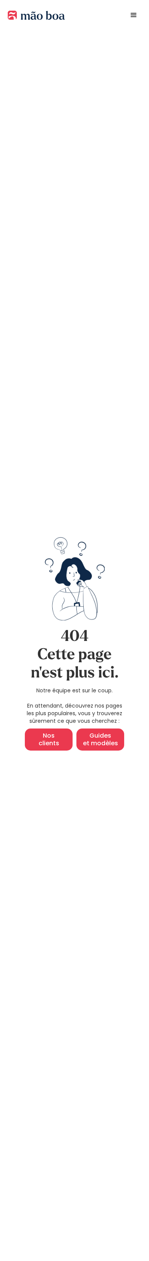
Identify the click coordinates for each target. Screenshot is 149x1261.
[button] (133, 15)
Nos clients (49, 739)
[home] (34, 15)
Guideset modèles (100, 739)
